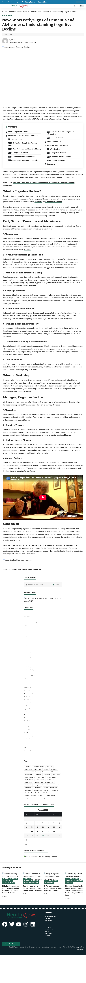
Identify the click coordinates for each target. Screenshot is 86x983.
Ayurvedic (49, 766)
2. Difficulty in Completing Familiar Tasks (22, 144)
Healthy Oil (28, 785)
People (26, 712)
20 (43, 831)
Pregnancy (55, 790)
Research (26, 727)
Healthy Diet (50, 779)
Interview (26, 685)
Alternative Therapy (38, 766)
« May (25, 844)
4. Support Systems (57, 160)
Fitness (44, 772)
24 (26, 836)
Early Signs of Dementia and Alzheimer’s (23, 135)
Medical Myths (28, 691)
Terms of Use (42, 2)
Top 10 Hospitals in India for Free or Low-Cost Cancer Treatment (32, 888)
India (25, 679)
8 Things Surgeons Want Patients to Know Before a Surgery (53, 888)
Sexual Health (29, 793)
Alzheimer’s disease (53, 202)
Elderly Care (16, 569)
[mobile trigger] (4, 6)
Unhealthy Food (50, 795)
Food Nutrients (29, 774)
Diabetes (27, 772)
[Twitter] (11, 924)
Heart (49, 785)
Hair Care (38, 774)
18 (32, 831)
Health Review (28, 661)
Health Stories (29, 779)
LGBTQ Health (28, 688)
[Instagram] (25, 924)
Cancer (46, 769)
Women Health (28, 751)
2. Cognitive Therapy (58, 153)
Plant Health (27, 721)
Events (26, 637)
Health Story (27, 667)
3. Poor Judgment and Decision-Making (26, 149)
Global (25, 643)
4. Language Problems (19, 153)
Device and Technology (30, 622)
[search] (71, 6)
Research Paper (28, 730)
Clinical (26, 619)
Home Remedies (28, 673)
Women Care (38, 798)
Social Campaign (28, 736)
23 (59, 831)
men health (28, 790)
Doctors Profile (28, 631)
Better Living (28, 769)
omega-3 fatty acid (28, 450)
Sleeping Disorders (30, 795)
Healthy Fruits (39, 782)
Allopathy (27, 766)
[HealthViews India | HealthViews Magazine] (20, 6)
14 (48, 827)
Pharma (26, 715)
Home (4, 12)
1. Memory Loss (16, 139)
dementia (38, 202)
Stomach (41, 795)
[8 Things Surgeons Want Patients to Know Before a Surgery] (53, 878)
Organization (27, 709)
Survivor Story (28, 739)
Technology (27, 742)
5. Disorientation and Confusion (23, 156)
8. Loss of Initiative (57, 138)
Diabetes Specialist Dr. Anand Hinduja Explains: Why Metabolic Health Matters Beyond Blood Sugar (74, 890)
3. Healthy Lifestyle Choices (60, 156)
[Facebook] (4, 924)
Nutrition (26, 706)
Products (26, 724)
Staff (12, 40)
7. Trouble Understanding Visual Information (60, 133)
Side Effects (27, 733)
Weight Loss (28, 798)
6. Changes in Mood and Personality (24, 160)
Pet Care (46, 790)
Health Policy (27, 652)
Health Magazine (30, 777)
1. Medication (55, 149)
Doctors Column (28, 628)
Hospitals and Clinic (29, 676)
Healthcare (50, 386)
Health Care (7, 15)
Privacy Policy (30, 2)
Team (5, 896)
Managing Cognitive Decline (57, 145)
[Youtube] (18, 924)
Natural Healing (28, 703)
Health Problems (28, 658)
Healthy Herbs (49, 782)
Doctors (26, 625)
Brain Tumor (38, 769)
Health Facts (27, 569)
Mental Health (28, 700)
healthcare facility (29, 670)
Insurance (26, 682)
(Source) (51, 216)
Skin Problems (47, 793)
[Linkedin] (32, 924)
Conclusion (51, 164)
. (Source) (32, 286)
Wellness (26, 748)
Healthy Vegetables (39, 785)
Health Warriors (40, 779)
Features (26, 640)
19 (37, 831)
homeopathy (56, 785)
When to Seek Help (54, 141)
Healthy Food (28, 782)
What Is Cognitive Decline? (18, 132)
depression (54, 769)
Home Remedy (29, 787)
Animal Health (28, 613)
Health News (27, 649)
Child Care (27, 616)
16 (59, 827)
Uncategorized (28, 745)
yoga (45, 798)
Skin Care (38, 793)
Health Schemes (28, 664)
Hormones (38, 787)
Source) (16, 303)
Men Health (27, 697)
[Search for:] (40, 584)
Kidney (46, 787)
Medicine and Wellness (30, 694)
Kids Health (53, 787)
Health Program (51, 777)
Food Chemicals (53, 772)
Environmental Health (30, 634)
